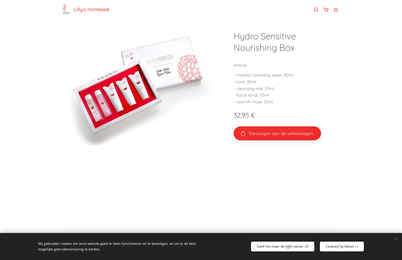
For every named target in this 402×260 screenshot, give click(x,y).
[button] (316, 9)
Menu (337, 9)
